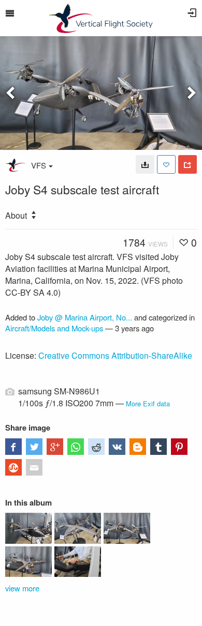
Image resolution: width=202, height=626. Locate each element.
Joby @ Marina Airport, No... (84, 317)
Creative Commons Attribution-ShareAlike (115, 355)
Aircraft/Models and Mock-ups (54, 328)
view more (22, 588)
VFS (38, 165)
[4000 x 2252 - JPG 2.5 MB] (145, 164)
